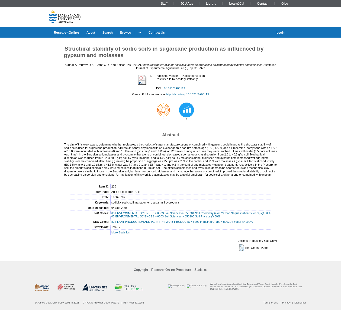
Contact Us (156, 32)
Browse (125, 32)
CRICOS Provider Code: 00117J (101, 302)
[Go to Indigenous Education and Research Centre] (176, 287)
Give (284, 3)
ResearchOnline (66, 32)
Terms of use (270, 302)
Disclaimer (300, 302)
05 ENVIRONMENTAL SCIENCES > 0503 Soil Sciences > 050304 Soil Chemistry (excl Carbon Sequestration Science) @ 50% (190, 213)
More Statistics (120, 232)
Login (281, 32)
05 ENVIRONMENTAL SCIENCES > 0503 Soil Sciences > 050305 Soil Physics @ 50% (165, 216)
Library (211, 3)
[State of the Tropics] (129, 287)
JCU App (186, 3)
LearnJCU (236, 3)
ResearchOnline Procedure (171, 269)
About (91, 32)
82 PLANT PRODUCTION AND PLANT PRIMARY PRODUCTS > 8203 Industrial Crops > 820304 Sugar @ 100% (182, 221)
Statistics (200, 269)
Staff (164, 3)
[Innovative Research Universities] (66, 287)
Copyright (141, 269)
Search (107, 32)
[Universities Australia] (94, 287)
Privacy (286, 302)
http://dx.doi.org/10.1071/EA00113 (187, 94)
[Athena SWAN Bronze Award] (42, 287)
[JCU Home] (65, 16)
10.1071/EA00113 (173, 88)
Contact (262, 3)
